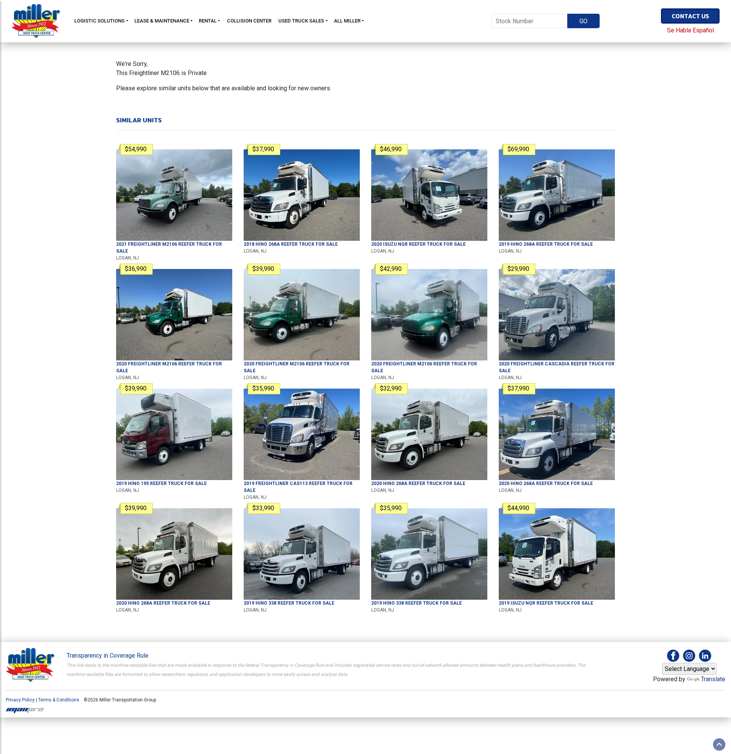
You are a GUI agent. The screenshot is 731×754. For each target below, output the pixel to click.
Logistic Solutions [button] (99, 21)
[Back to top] (719, 744)
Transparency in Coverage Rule (107, 655)
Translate (713, 679)
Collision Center (249, 21)
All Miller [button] (347, 21)
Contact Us (690, 16)
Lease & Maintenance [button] (161, 21)
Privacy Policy (20, 700)
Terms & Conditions (58, 700)
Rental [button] (208, 21)
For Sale (291, 244)
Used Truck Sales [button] (301, 21)
